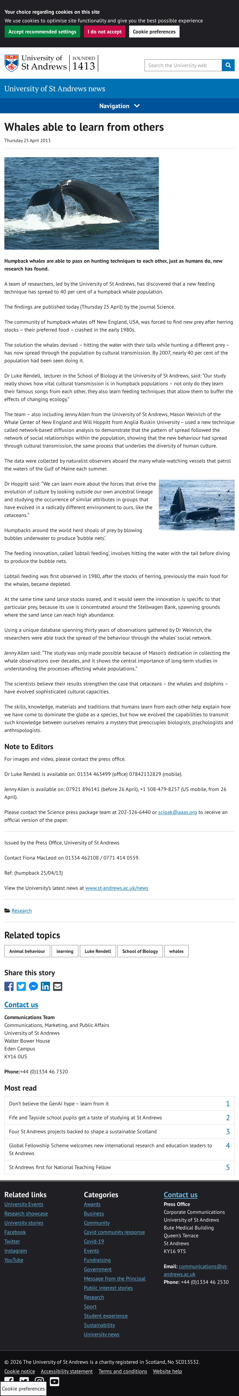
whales (176, 951)
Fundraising (97, 1260)
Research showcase (26, 1213)
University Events (23, 1204)
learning (65, 951)
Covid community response (114, 1232)
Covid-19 (94, 1241)
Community (97, 1222)
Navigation (115, 106)
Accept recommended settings (42, 31)
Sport (90, 1306)
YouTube (13, 1260)
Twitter (12, 1241)
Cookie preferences (154, 31)
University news (101, 1334)
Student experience (106, 1315)
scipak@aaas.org (177, 812)
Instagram (15, 1250)
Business (94, 1213)
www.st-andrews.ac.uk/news (116, 888)
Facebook (15, 1232)
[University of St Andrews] (51, 63)
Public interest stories (108, 1287)
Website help (167, 1371)
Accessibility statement (67, 1371)
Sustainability (99, 1325)
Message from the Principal (114, 1278)
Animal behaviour (27, 951)
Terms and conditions (123, 1371)
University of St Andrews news (54, 88)
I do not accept (105, 31)
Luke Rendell (98, 951)
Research (22, 910)
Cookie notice (19, 1371)
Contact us (21, 1004)
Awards (92, 1204)
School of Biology (140, 951)
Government (98, 1269)
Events (91, 1250)
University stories (23, 1222)
